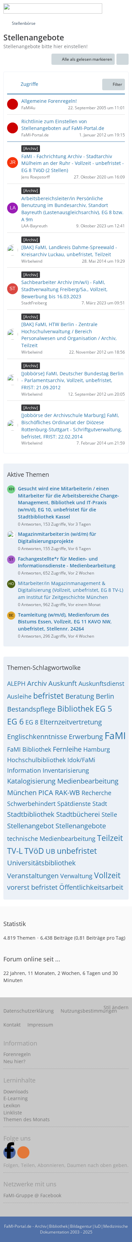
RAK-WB (67, 792)
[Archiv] (30, 148)
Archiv (37, 683)
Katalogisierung (31, 781)
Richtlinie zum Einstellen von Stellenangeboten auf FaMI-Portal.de (62, 125)
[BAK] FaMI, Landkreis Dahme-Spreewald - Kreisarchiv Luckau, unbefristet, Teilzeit (69, 251)
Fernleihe (67, 749)
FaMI (115, 735)
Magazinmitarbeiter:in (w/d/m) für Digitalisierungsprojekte (57, 537)
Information (24, 770)
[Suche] (72, 8)
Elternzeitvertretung (71, 722)
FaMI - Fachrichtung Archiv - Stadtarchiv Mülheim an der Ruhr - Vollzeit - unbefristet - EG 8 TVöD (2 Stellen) (72, 163)
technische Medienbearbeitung (51, 838)
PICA (45, 792)
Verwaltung (76, 876)
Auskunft (62, 683)
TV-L (15, 850)
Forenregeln (17, 1054)
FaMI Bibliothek (29, 749)
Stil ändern (116, 1007)
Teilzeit (110, 837)
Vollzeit (107, 875)
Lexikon (11, 1105)
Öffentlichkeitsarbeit (91, 887)
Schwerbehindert (31, 803)
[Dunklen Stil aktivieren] (106, 8)
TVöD (34, 850)
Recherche (96, 793)
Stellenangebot (30, 825)
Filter (117, 84)
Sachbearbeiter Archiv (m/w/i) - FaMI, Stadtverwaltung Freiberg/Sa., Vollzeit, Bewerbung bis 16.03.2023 (64, 289)
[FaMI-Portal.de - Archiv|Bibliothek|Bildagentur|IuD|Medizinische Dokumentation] (53, 8)
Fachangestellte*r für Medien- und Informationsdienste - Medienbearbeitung (66, 562)
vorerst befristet (32, 887)
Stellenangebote (81, 825)
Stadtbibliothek (30, 814)
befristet (48, 695)
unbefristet (77, 850)
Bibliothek (75, 708)
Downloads (15, 1091)
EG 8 (31, 722)
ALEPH (16, 683)
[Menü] (123, 8)
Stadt (99, 803)
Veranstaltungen (33, 875)
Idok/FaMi (81, 760)
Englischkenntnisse (37, 736)
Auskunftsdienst (101, 683)
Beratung (79, 696)
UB (50, 851)
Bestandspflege (31, 709)
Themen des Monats (26, 1119)
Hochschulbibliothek (36, 760)
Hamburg (96, 749)
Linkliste (12, 1112)
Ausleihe (19, 696)
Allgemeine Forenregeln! (49, 101)
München (22, 792)
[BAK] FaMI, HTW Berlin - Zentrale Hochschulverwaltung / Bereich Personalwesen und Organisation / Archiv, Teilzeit (69, 335)
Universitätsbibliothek (41, 862)
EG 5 (103, 708)
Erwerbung (86, 736)
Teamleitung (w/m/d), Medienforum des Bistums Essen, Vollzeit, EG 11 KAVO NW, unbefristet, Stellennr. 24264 (65, 621)
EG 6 (15, 721)
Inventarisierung (66, 770)
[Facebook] (9, 1152)
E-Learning (15, 1098)
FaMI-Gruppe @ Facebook (32, 1195)
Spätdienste (74, 803)
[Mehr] (122, 59)
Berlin (105, 696)
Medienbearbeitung (87, 781)
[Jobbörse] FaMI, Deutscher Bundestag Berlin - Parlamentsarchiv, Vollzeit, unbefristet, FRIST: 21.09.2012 (72, 380)
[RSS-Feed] (23, 1152)
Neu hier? (14, 1061)
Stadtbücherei (78, 814)
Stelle (109, 814)
